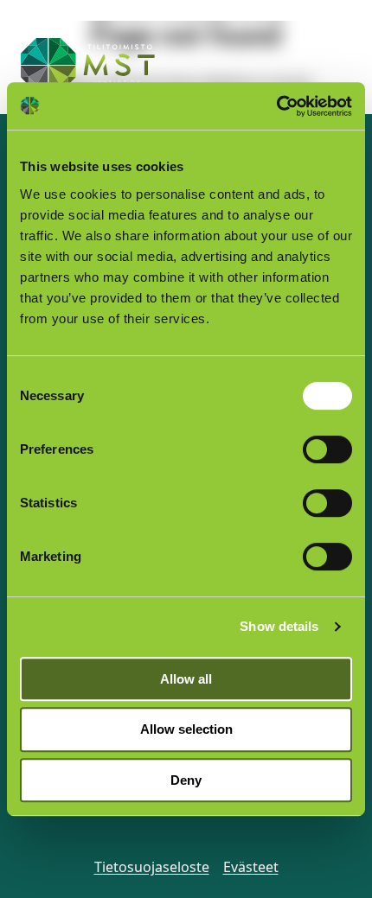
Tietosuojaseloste (151, 866)
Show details (279, 626)
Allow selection (186, 729)
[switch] (327, 449)
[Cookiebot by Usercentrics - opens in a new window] (276, 106)
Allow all (186, 679)
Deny (186, 780)
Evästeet (251, 866)
